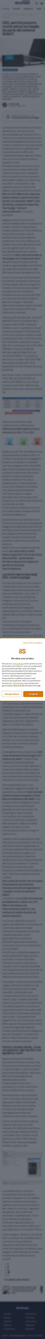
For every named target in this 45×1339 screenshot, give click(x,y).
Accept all (33, 694)
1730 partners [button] (18, 663)
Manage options (12, 694)
